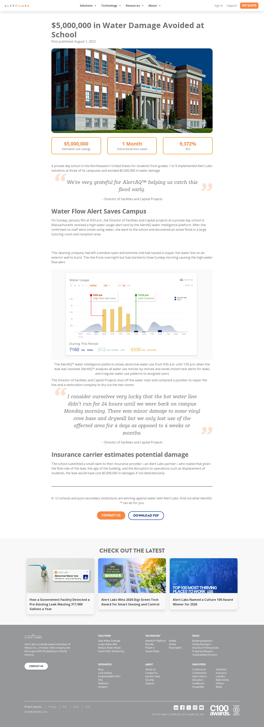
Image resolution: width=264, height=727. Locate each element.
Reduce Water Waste (109, 647)
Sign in (219, 5)
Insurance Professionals (205, 647)
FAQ (100, 680)
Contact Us (151, 673)
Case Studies (105, 673)
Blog (100, 669)
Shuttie (172, 640)
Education (197, 680)
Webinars (103, 683)
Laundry (220, 676)
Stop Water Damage (109, 640)
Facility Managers (201, 644)
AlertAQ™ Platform (155, 640)
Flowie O (150, 647)
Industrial (221, 669)
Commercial (199, 669)
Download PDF (146, 515)
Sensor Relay (152, 651)
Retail (219, 686)
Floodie (149, 644)
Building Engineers (202, 640)
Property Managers (202, 651)
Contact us (111, 515)
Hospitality (198, 686)
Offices (220, 683)
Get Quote (249, 5)
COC (87, 706)
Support (232, 5)
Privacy (52, 706)
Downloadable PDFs (109, 676)
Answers (102, 686)
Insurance (221, 673)
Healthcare (198, 683)
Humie (172, 644)
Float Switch (175, 647)
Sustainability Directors (204, 654)
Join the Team (152, 676)
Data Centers (199, 676)
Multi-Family (222, 680)
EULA (76, 706)
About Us (150, 669)
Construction (199, 673)
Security (149, 680)
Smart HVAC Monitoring (111, 651)
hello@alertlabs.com (36, 711)
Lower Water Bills (107, 644)
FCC (65, 706)
